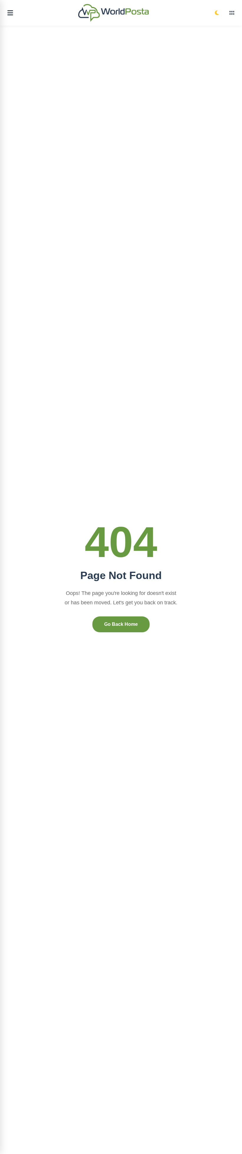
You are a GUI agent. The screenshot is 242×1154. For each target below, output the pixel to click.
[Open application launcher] (232, 13)
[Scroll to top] (232, 1138)
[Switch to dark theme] (217, 13)
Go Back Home (121, 624)
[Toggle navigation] (10, 13)
